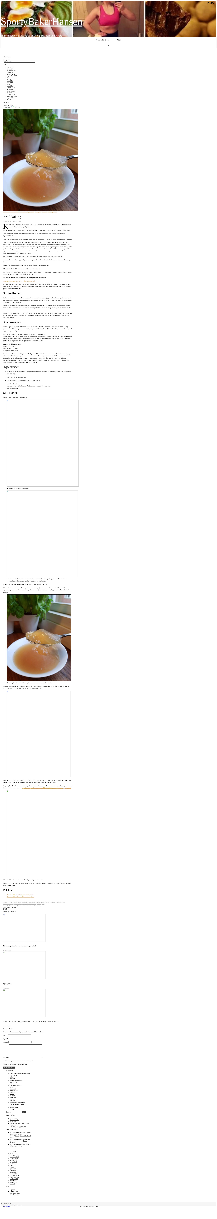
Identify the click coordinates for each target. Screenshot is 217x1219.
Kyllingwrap (7, 984)
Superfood (27, 905)
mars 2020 (10, 67)
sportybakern (17, 905)
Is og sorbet (13, 1082)
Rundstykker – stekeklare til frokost (20, 1133)
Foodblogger (21, 902)
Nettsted (5, 1042)
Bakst (11, 1077)
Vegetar (12, 1109)
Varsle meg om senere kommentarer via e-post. (19, 1061)
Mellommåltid (14, 1090)
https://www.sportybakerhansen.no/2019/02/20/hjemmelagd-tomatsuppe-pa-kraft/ (46, 788)
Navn (5, 1035)
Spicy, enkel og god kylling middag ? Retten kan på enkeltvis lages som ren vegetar (30, 1021)
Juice (11, 1084)
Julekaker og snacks (15, 1085)
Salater (12, 1094)
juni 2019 (10, 81)
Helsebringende (46, 902)
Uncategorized (52, 212)
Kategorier (7, 60)
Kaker (11, 1087)
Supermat (32, 905)
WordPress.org (14, 1195)
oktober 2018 (11, 94)
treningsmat (37, 905)
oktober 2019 (11, 74)
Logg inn (12, 1190)
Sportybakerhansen (11, 907)
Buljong (5, 902)
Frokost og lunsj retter (16, 1080)
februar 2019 (11, 87)
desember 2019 (11, 71)
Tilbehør (44, 212)
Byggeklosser (10, 902)
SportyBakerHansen (41, 21)
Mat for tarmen (19, 904)
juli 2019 (9, 79)
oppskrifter (31, 904)
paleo (35, 904)
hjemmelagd (57, 902)
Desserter (12, 1078)
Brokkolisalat (27, 1139)
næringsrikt (25, 904)
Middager (38, 212)
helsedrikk (52, 902)
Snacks (12, 1099)
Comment (6, 1057)
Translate (17, 107)
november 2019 (11, 72)
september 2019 (12, 76)
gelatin (32, 902)
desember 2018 (11, 91)
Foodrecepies (27, 902)
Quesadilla (13, 1121)
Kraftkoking (9, 904)
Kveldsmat (13, 1089)
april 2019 (10, 84)
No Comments (17, 221)
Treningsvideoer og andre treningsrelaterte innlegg (17, 1103)
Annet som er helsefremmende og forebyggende (18, 212)
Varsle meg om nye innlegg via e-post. (16, 1064)
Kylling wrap (13, 1118)
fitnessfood (15, 902)
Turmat (12, 1106)
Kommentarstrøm (15, 1193)
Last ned (32, 281)
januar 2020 (10, 69)
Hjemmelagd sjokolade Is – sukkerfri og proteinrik (20, 946)
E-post (5, 1039)
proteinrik (38, 904)
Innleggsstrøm (14, 1191)
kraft (61, 902)
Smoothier (13, 1097)
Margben (14, 904)
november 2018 (11, 93)
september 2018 (12, 96)
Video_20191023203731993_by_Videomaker (16, 281)
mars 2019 (10, 86)
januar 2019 (10, 89)
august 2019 (10, 77)
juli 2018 (9, 99)
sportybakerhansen (9, 905)
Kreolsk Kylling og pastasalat (18, 1127)
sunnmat (23, 905)
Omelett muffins (14, 1120)
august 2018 (10, 98)
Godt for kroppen (38, 902)
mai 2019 (10, 82)
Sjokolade (12, 1095)
